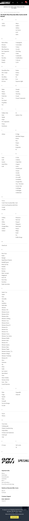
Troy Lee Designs (6, 403)
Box (3, 55)
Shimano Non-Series (7, 336)
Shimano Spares (5, 345)
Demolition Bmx (5, 70)
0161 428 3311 (6, 499)
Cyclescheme (4, 478)
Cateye (17, 47)
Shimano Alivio (5, 314)
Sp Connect (4, 371)
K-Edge (17, 134)
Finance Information (5, 476)
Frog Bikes (4, 102)
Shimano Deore (5, 323)
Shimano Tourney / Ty (7, 351)
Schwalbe (4, 299)
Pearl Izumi (18, 226)
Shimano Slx (5, 342)
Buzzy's (3, 62)
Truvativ (3, 405)
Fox (2, 98)
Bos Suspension (5, 51)
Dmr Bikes (4, 77)
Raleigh (3, 258)
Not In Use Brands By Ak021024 (10, 205)
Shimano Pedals (5, 338)
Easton (17, 70)
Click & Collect (4, 475)
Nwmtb (3, 209)
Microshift (18, 177)
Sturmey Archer (5, 380)
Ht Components (5, 121)
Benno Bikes (5, 42)
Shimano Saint (5, 340)
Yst (16, 447)
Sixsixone (4, 362)
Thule (3, 392)
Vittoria (3, 416)
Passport (18, 222)
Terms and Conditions (5, 482)
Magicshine (18, 162)
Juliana (3, 134)
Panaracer (18, 217)
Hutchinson (4, 126)
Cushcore (18, 60)
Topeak (3, 396)
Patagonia (18, 224)
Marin (17, 166)
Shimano (4, 307)
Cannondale (19, 45)
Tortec (3, 399)
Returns (3, 480)
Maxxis (17, 170)
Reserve (4, 269)
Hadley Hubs (5, 113)
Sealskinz (4, 303)
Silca (3, 360)
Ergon (17, 75)
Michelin (18, 175)
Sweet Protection (6, 384)
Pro (16, 235)
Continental (18, 55)
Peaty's (17, 228)
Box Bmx (4, 58)
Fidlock (3, 94)
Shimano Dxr (5, 329)
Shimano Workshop (6, 356)
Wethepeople (5, 426)
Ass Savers (18, 30)
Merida (17, 173)
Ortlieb (3, 228)
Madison (18, 160)
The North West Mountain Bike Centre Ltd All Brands (12, 12)
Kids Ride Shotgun (20, 136)
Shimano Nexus (5, 334)
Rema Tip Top (5, 264)
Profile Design (19, 237)
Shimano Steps (5, 347)
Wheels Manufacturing (7, 428)
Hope (3, 119)
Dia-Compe (4, 72)
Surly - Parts (4, 382)
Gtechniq (18, 94)
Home (1, 12)
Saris (3, 296)
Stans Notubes (5, 377)
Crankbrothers (19, 58)
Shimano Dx (4, 327)
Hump (3, 124)
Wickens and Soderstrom (8, 432)
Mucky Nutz (19, 186)
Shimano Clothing (6, 318)
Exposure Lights (19, 81)
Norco (3, 200)
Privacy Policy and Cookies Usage (8, 484)
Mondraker (18, 179)
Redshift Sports (5, 262)
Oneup (3, 224)
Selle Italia (4, 305)
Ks (16, 149)
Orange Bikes (5, 226)
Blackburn (4, 47)
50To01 (3, 25)
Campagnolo (19, 42)
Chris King (18, 51)
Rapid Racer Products (7, 260)
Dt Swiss (4, 81)
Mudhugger (18, 190)
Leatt (3, 160)
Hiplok (3, 117)
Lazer (3, 157)
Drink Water (5, 79)
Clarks (17, 53)
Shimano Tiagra (5, 349)
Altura (17, 23)
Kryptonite (18, 147)
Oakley (3, 217)
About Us (3, 490)
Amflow (17, 25)
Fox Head (4, 100)
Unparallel (18, 392)
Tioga (3, 394)
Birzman (4, 45)
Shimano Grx (5, 331)
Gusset (17, 96)
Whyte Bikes (5, 430)
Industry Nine (19, 115)
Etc (16, 77)
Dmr (3, 75)
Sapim (3, 294)
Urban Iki (18, 394)
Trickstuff (4, 401)
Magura (18, 164)
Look (3, 166)
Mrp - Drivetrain (19, 184)
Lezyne (3, 162)
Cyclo (17, 62)
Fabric (3, 89)
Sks (2, 364)
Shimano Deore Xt (6, 325)
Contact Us (4, 500)
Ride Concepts (5, 273)
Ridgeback (4, 275)
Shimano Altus (5, 316)
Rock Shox (4, 280)
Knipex (17, 143)
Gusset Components (20, 98)
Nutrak (3, 207)
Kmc (17, 140)
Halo (3, 115)
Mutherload (18, 192)
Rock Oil (4, 277)
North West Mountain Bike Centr (10, 203)
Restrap (3, 271)
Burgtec (3, 60)
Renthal (3, 266)
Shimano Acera (5, 312)
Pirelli (17, 233)
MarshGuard (19, 168)
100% (3, 23)
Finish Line (4, 96)
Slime (3, 367)
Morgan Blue (19, 181)
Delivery (3, 473)
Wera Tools (4, 424)
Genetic (18, 89)
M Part (17, 157)
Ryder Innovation (6, 284)
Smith (3, 369)
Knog (17, 145)
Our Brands (4, 492)
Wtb (3, 437)
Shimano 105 (5, 310)
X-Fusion (4, 445)
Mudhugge (18, 188)
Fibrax (3, 91)
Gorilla (17, 91)
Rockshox (4, 282)
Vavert (3, 413)
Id (16, 113)
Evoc (17, 79)
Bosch (3, 53)
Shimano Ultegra (6, 353)
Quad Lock (4, 245)
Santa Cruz (4, 292)
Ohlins (3, 222)
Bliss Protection (5, 49)
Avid (17, 32)
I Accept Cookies (14, 517)
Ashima (17, 28)
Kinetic (17, 138)
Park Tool (18, 220)
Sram (3, 375)
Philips (17, 230)
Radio (3, 255)
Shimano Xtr (4, 358)
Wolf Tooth (4, 435)
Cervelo (18, 49)
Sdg (3, 301)
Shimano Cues (5, 320)
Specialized (4, 373)
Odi (3, 220)
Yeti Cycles (18, 445)
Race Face (4, 253)
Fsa (2, 105)
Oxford (3, 230)
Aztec (17, 34)
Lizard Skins (4, 164)
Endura (17, 72)
